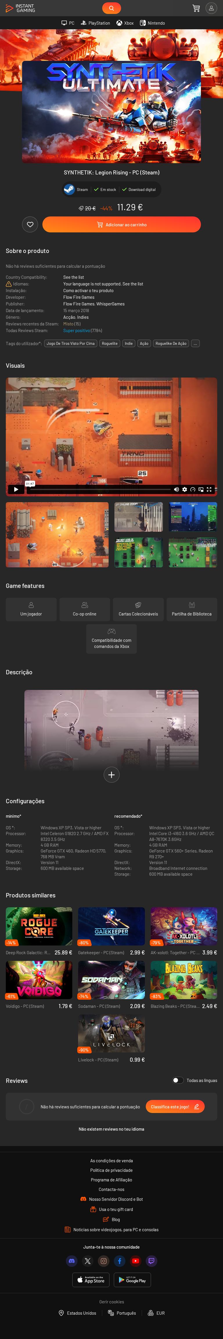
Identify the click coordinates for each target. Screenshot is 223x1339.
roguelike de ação (171, 343)
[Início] (20, 8)
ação (144, 343)
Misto (68, 323)
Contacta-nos (111, 1189)
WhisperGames (110, 303)
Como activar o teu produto (88, 290)
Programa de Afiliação (111, 1179)
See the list (73, 277)
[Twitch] (151, 1261)
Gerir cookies (111, 1301)
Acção (69, 317)
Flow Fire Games (78, 297)
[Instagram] (103, 1261)
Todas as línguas (202, 1080)
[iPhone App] (90, 1280)
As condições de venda (111, 1160)
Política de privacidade (111, 1170)
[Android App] (132, 1280)
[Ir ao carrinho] (196, 8)
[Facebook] (119, 1261)
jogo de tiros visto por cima (71, 343)
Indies (83, 317)
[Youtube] (135, 1261)
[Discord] (72, 1261)
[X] (87, 1261)
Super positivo (77, 330)
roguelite (110, 343)
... (195, 343)
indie (129, 343)
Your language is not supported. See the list (103, 283)
